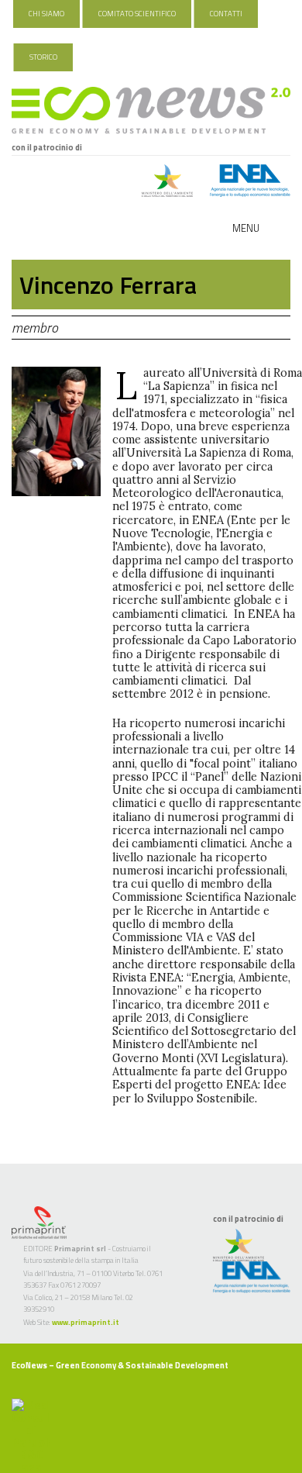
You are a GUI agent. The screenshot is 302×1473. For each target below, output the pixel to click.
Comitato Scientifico (137, 13)
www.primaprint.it (85, 1322)
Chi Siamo (46, 13)
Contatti (226, 13)
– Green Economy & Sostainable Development (120, 1365)
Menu (245, 228)
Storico (43, 57)
